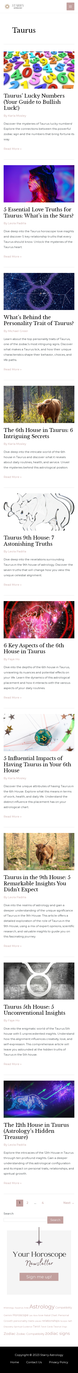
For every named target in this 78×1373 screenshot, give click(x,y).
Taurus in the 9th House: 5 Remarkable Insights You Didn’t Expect (37, 883)
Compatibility (63, 1307)
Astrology (42, 1306)
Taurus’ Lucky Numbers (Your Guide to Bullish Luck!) (34, 102)
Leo (30, 1315)
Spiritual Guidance (23, 1326)
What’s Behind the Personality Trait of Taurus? (39, 320)
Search (9, 1213)
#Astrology (9, 1307)
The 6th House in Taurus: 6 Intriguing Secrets (38, 433)
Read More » (12, 148)
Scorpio (63, 1321)
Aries (26, 1308)
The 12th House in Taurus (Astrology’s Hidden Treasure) (36, 1131)
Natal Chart (50, 1315)
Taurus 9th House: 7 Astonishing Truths (29, 541)
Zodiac (10, 1333)
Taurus (57, 1326)
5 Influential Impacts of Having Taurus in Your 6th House (37, 764)
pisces (38, 1321)
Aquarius (19, 1308)
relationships (50, 1320)
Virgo (64, 1326)
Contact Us (34, 1362)
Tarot (36, 1326)
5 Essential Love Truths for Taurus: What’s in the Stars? (39, 212)
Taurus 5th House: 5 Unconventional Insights (34, 1010)
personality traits (24, 1320)
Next (68, 1203)
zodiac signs (57, 1333)
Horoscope (20, 1315)
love (40, 1315)
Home (14, 1362)
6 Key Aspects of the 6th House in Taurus (34, 648)
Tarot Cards (47, 1326)
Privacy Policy (58, 1362)
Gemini (8, 1315)
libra (35, 1315)
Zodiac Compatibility (30, 1334)
